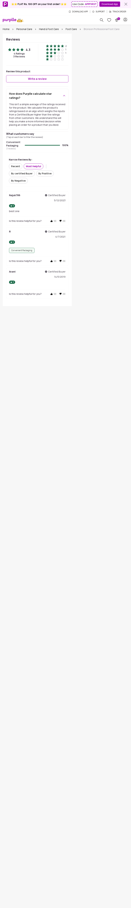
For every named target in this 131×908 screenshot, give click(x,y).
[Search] (102, 20)
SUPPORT (100, 11)
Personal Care (24, 29)
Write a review (37, 79)
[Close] (125, 4)
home (6, 29)
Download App (110, 4)
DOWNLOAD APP (80, 11)
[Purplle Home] (9, 20)
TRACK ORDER (119, 11)
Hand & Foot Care (49, 29)
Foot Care (71, 29)
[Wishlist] (109, 20)
